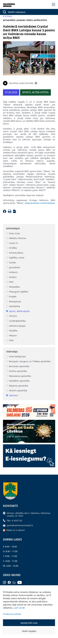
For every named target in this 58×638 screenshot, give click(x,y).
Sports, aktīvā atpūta (19, 311)
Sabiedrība (14, 306)
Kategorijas (13, 228)
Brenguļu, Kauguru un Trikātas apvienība (29, 361)
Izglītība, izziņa (16, 257)
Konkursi (13, 272)
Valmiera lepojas (17, 325)
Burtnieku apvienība (19, 366)
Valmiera (13, 395)
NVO (11, 282)
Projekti (13, 296)
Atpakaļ (8, 16)
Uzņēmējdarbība (17, 320)
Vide (11, 340)
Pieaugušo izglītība (18, 291)
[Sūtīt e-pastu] (5, 525)
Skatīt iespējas (29, 630)
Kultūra (13, 277)
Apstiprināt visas (29, 622)
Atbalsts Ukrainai (17, 238)
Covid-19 (13, 243)
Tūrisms (13, 316)
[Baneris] (29, 410)
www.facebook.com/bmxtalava (40, 203)
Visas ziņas (14, 233)
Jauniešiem (14, 267)
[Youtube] (20, 582)
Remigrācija (15, 301)
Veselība (13, 330)
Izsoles (12, 262)
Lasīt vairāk (19, 607)
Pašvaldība (14, 286)
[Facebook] (5, 212)
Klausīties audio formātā (21, 83)
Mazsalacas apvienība (20, 376)
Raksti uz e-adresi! (16, 530)
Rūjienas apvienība (18, 385)
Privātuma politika (12, 614)
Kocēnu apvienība (18, 371)
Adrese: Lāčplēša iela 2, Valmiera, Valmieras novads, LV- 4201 (28, 514)
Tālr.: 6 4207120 (14, 520)
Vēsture (13, 335)
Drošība (13, 248)
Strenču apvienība (18, 390)
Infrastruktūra (16, 252)
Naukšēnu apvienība (19, 380)
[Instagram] (5, 582)
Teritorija (12, 351)
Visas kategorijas (17, 356)
